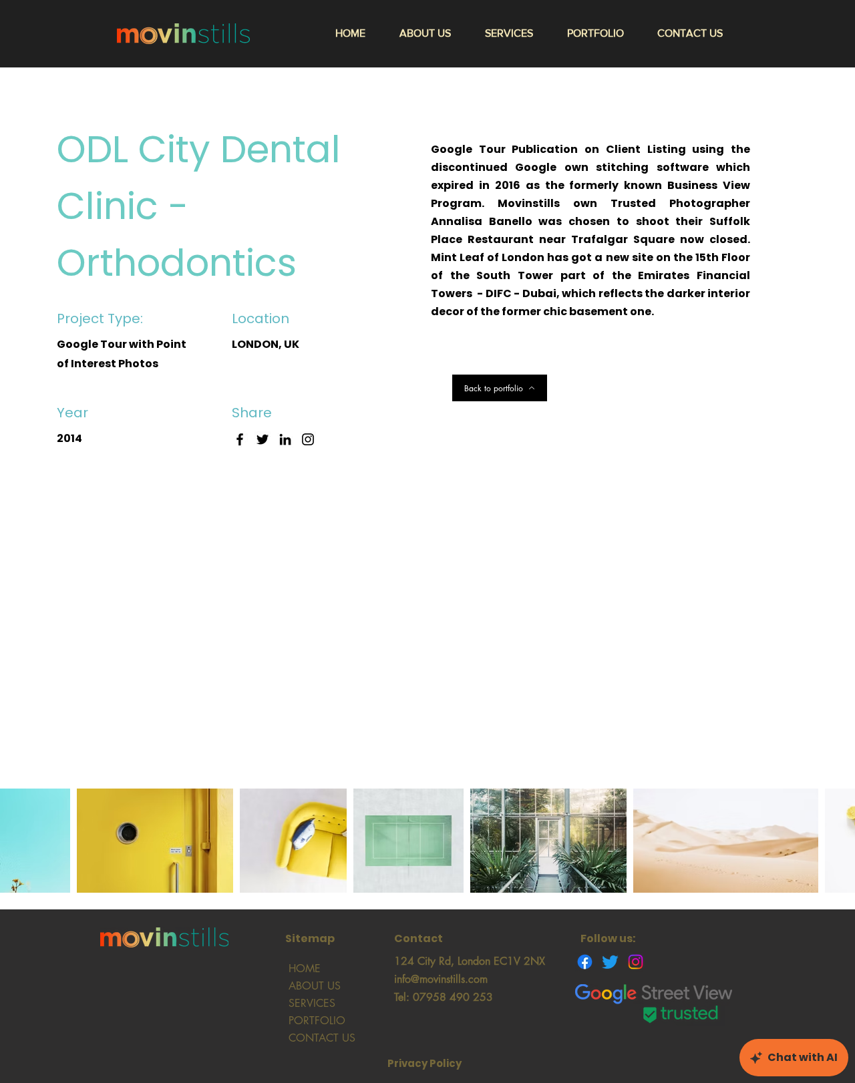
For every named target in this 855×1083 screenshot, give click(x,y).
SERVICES (312, 1003)
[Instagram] (308, 439)
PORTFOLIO (317, 1021)
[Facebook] (240, 439)
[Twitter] (262, 439)
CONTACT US (322, 1038)
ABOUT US (315, 986)
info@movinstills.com (441, 979)
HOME (305, 968)
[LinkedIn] (285, 439)
